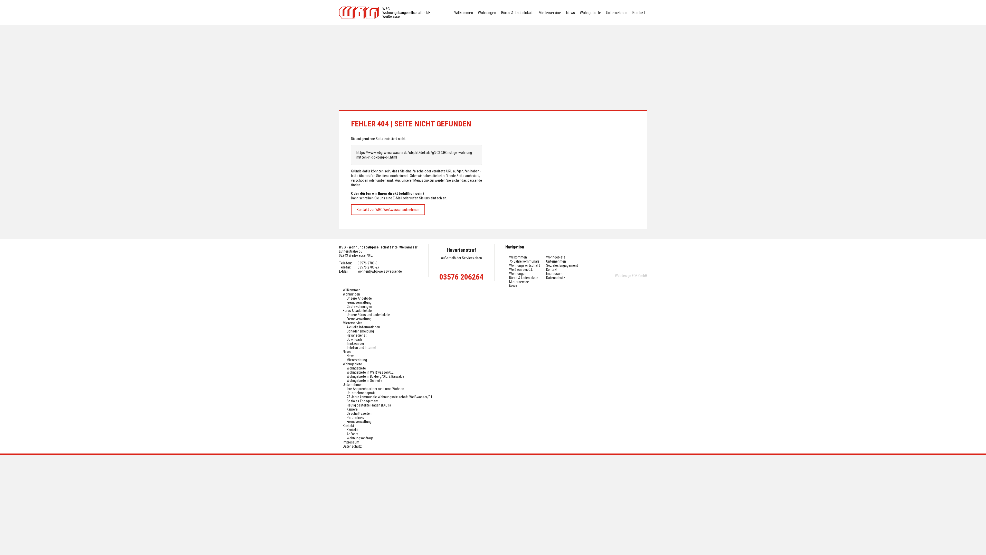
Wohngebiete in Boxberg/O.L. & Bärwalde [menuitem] (375, 376)
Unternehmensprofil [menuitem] (361, 393)
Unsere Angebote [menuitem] (359, 298)
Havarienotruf (461, 250)
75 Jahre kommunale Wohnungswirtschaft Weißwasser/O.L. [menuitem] (524, 265)
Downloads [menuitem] (355, 339)
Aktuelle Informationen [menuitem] (363, 327)
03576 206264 (461, 276)
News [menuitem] (570, 12)
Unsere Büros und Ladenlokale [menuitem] (368, 315)
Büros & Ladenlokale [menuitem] (517, 12)
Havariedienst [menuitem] (357, 335)
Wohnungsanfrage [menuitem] (360, 438)
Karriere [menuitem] (352, 409)
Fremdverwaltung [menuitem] (359, 302)
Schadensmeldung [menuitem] (360, 331)
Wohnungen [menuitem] (487, 12)
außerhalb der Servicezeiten (461, 258)
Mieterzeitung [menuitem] (357, 360)
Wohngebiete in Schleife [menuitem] (364, 380)
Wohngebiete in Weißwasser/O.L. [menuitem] (370, 372)
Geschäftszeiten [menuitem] (359, 413)
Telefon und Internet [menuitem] (361, 348)
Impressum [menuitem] (554, 274)
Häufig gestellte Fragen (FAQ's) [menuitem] (369, 405)
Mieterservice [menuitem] (549, 12)
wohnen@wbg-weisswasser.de (380, 271)
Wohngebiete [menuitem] (590, 12)
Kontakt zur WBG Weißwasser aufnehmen (388, 209)
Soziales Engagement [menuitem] (562, 265)
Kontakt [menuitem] (638, 12)
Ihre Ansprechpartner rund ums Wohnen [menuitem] (375, 389)
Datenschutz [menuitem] (555, 278)
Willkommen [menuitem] (463, 12)
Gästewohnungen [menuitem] (359, 306)
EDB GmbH (639, 276)
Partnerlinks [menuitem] (355, 417)
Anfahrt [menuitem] (352, 434)
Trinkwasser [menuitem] (355, 343)
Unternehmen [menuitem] (616, 12)
